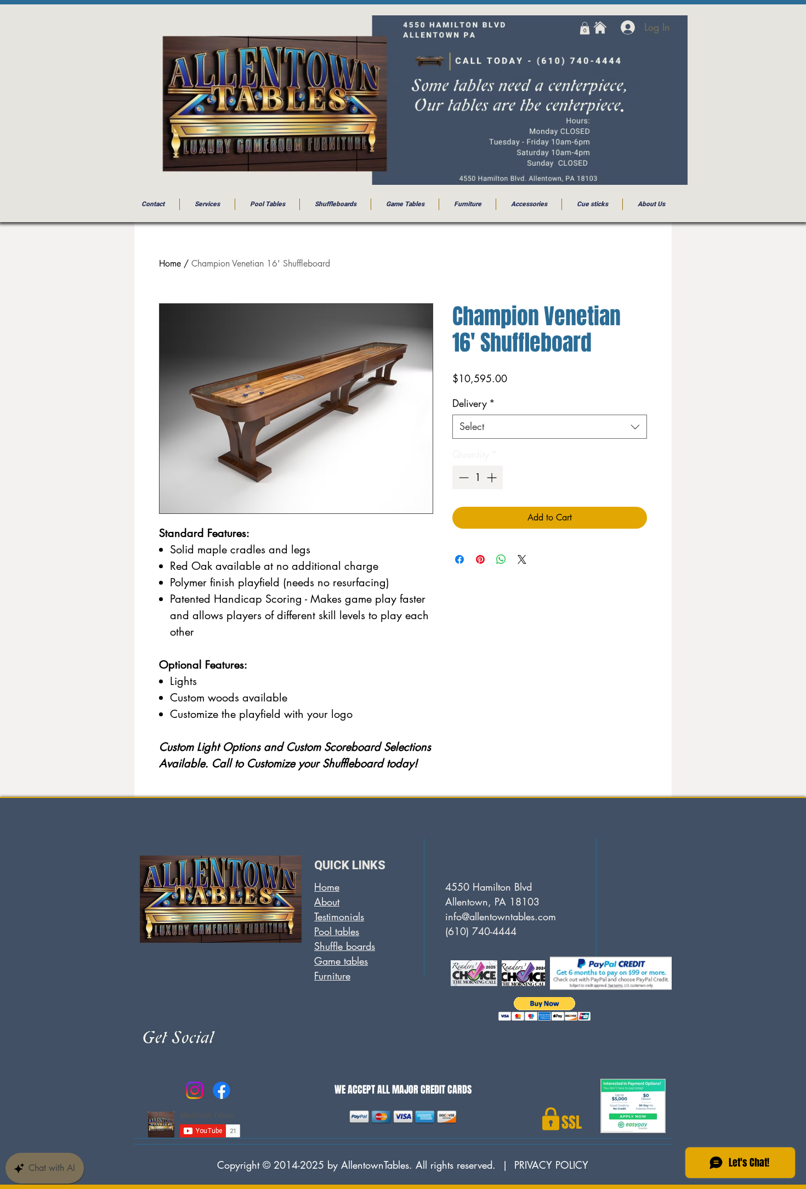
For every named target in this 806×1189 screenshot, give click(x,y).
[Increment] (492, 477)
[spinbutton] (477, 477)
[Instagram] (194, 1090)
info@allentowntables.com (500, 916)
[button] (585, 28)
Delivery (473, 403)
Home (170, 263)
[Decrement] (462, 477)
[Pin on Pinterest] (480, 559)
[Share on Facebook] (459, 559)
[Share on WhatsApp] (501, 559)
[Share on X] (522, 559)
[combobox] (549, 426)
